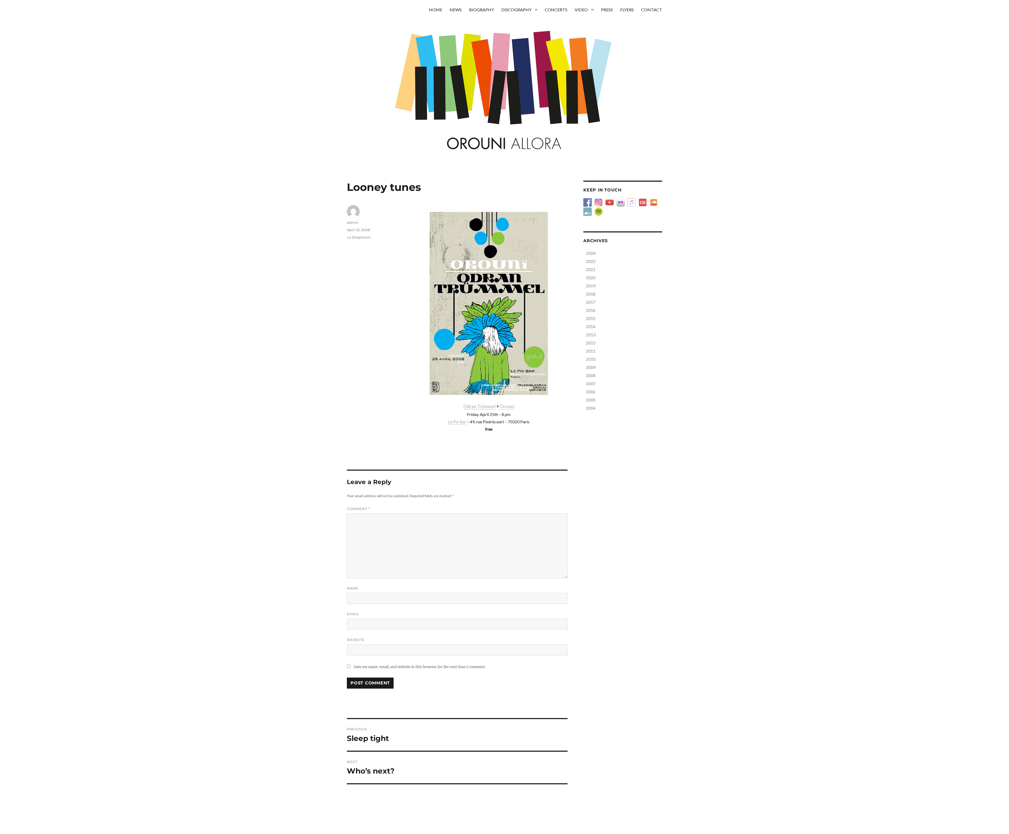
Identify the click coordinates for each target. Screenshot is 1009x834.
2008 (590, 375)
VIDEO (581, 9)
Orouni (507, 406)
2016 (590, 310)
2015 (590, 318)
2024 (590, 253)
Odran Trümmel (479, 406)
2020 (590, 277)
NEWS (456, 9)
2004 (590, 407)
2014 (590, 326)
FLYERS (627, 9)
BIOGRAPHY (481, 9)
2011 (590, 350)
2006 (590, 391)
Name (353, 588)
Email (353, 614)
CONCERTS (556, 9)
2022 (590, 261)
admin (352, 222)
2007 (590, 383)
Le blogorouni (359, 237)
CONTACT (651, 9)
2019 (590, 285)
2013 (590, 334)
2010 (590, 359)
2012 (590, 342)
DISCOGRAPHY (516, 9)
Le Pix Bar (457, 421)
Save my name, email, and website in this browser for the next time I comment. (420, 667)
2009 (590, 367)
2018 (590, 293)
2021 (590, 269)
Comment (359, 509)
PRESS (607, 9)
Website (356, 640)
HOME (435, 9)
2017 (590, 301)
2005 (590, 399)
